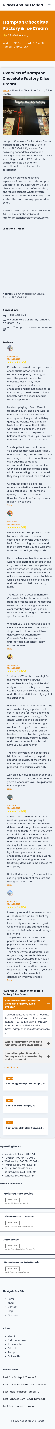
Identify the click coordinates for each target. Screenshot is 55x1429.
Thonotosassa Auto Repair (21, 1262)
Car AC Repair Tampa (16, 1203)
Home (6, 90)
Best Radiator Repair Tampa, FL (21, 1391)
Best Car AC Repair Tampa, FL (20, 1377)
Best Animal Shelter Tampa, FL (25, 1128)
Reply (9, 505)
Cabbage (11, 805)
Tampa (9, 1078)
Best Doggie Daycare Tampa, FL (25, 1083)
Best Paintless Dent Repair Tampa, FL (24, 1399)
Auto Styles (11, 1239)
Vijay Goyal (12, 521)
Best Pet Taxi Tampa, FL (20, 1105)
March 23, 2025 (13, 359)
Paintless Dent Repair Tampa (21, 1226)
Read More (13, 1200)
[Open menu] (49, 5)
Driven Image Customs (18, 1216)
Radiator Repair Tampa (19, 1272)
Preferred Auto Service (18, 1193)
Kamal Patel (12, 665)
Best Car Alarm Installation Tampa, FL (24, 1384)
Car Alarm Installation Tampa (19, 1249)
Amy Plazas (12, 901)
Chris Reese (12, 356)
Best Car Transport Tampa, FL (20, 1406)
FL (27, 1203)
